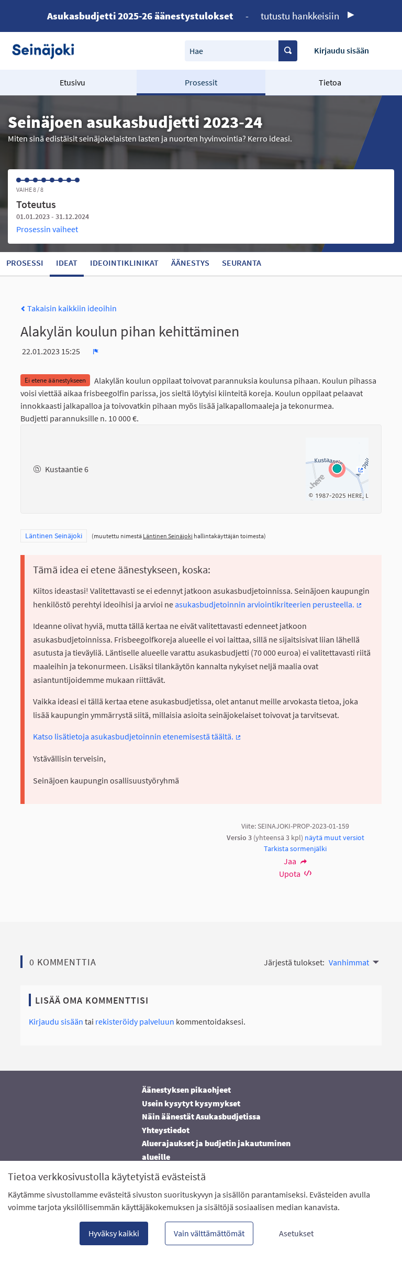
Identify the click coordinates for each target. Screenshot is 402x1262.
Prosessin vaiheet (47, 229)
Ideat (66, 262)
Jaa (291, 861)
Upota (290, 873)
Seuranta (241, 262)
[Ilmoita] (95, 351)
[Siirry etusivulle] (47, 50)
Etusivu (72, 82)
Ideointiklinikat (124, 262)
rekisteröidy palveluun (134, 1021)
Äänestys (190, 262)
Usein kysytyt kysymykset (191, 1103)
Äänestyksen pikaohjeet (186, 1089)
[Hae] (287, 50)
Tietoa (330, 82)
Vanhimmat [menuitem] (349, 962)
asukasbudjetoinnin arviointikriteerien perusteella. (269, 604)
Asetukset (296, 1233)
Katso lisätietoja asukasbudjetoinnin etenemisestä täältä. (137, 736)
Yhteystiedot (165, 1130)
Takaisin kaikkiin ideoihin (71, 308)
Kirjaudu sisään (341, 50)
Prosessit (201, 82)
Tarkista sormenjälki (295, 848)
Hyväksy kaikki (113, 1233)
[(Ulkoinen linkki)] (337, 468)
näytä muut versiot (334, 837)
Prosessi (24, 262)
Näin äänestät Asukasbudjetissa (201, 1116)
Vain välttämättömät (209, 1233)
